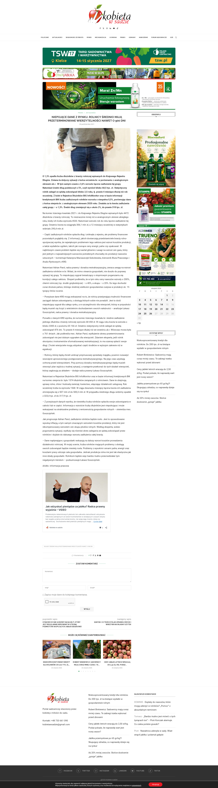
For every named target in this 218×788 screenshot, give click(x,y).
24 (139, 313)
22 (167, 309)
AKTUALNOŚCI (57, 37)
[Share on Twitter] (95, 555)
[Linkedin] (110, 28)
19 (150, 309)
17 (139, 309)
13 (156, 304)
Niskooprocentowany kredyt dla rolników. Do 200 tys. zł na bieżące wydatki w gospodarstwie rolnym (153, 344)
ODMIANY (132, 37)
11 (145, 304)
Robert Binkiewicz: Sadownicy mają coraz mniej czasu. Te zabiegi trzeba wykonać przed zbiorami (154, 359)
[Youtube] (114, 28)
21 (161, 309)
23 (172, 309)
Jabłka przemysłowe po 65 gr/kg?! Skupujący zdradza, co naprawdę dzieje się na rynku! (155, 387)
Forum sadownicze (159, 37)
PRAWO (122, 37)
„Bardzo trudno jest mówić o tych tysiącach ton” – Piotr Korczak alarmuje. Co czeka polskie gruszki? (154, 720)
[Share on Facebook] (93, 555)
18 (145, 309)
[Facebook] (100, 28)
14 (161, 304)
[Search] (176, 37)
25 (145, 313)
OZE (171, 37)
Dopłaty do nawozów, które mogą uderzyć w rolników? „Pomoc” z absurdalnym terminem (152, 706)
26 (150, 313)
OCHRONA (113, 37)
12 (150, 304)
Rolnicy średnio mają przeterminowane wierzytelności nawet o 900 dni (68, 546)
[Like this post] (91, 555)
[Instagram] (107, 28)
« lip (139, 323)
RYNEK (89, 37)
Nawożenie (143, 37)
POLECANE (45, 37)
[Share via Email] (100, 555)
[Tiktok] (117, 28)
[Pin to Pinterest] (97, 555)
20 (156, 309)
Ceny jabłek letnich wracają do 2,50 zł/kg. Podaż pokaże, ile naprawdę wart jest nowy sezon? (155, 373)
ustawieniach (136, 785)
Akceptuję (155, 784)
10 (139, 304)
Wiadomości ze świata (74, 37)
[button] (46, 656)
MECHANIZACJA (100, 37)
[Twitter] (103, 28)
